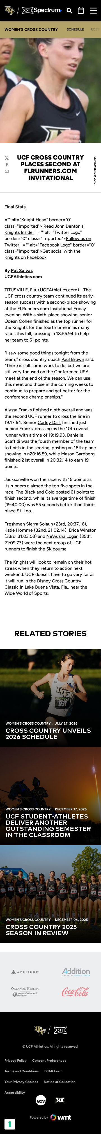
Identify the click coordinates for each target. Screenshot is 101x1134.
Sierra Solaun (39, 524)
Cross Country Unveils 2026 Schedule (48, 734)
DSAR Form (53, 1071)
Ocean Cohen (18, 321)
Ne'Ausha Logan (62, 536)
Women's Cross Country (28, 723)
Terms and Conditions (21, 1071)
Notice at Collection (59, 1082)
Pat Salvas (22, 270)
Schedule (75, 29)
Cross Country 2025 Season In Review (41, 930)
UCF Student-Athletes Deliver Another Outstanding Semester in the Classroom (48, 826)
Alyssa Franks (18, 409)
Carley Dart (49, 422)
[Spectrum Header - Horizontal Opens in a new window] (48, 10)
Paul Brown (72, 359)
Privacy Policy (15, 1060)
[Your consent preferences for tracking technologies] (9, 1124)
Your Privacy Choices (21, 1082)
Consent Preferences (49, 1060)
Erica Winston (83, 530)
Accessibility (14, 1092)
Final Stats (15, 206)
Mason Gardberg (78, 454)
